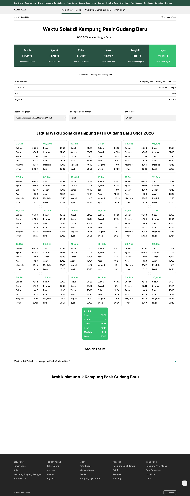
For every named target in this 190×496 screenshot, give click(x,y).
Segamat (51, 478)
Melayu (172, 492)
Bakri (115, 470)
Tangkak (117, 474)
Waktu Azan (20, 10)
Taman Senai (20, 466)
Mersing (51, 470)
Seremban (159, 3)
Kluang (50, 474)
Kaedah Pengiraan (22, 112)
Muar (82, 461)
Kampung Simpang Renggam (28, 474)
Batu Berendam (153, 470)
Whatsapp (104, 444)
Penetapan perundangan (80, 112)
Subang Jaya (84, 3)
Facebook (86, 444)
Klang (40, 3)
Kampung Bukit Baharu (124, 466)
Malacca (117, 461)
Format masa (129, 112)
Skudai (83, 474)
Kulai (16, 470)
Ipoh (94, 3)
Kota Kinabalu (136, 3)
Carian (175, 10)
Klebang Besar (87, 470)
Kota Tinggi (85, 466)
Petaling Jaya (112, 3)
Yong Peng (151, 461)
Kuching (101, 3)
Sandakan (148, 3)
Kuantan (168, 3)
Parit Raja (117, 478)
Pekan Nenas (20, 478)
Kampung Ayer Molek (156, 466)
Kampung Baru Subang (55, 3)
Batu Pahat (19, 461)
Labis (148, 478)
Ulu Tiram (150, 474)
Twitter (92, 444)
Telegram (98, 444)
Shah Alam (124, 3)
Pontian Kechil (54, 461)
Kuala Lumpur (30, 3)
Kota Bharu (18, 3)
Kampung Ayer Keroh (90, 478)
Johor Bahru (72, 3)
